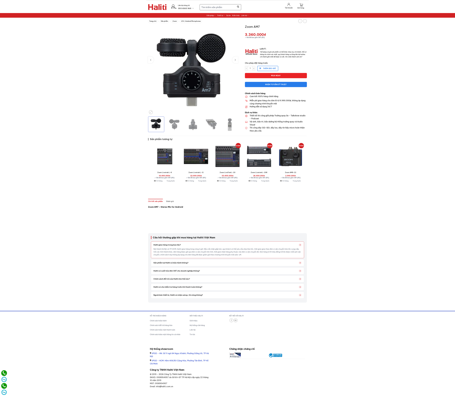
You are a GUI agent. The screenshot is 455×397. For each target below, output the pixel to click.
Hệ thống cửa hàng (197, 325)
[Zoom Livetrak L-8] (164, 156)
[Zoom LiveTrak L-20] (227, 156)
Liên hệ (244, 15)
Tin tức (192, 334)
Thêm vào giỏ (269, 68)
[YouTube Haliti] (236, 320)
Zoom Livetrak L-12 (196, 172)
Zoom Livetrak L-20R (259, 172)
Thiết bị (220, 15)
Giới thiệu (193, 321)
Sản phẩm (164, 21)
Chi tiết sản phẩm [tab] (155, 201)
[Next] (235, 59)
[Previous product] (305, 21)
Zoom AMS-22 (290, 172)
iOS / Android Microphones (191, 21)
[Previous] (151, 59)
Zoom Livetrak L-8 (164, 172)
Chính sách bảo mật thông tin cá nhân (165, 334)
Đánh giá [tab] (170, 201)
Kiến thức (236, 15)
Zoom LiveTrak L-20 (227, 172)
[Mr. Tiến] (4, 386)
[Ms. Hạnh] (4, 373)
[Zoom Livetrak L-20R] (259, 156)
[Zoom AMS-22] (290, 156)
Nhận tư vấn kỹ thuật (276, 84)
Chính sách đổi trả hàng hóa (161, 325)
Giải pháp (210, 15)
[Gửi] (238, 7)
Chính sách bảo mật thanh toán (162, 330)
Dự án (228, 15)
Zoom (175, 21)
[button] (300, 6)
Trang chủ (152, 21)
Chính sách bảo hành (158, 321)
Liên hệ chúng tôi (184, 5)
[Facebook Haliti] (231, 320)
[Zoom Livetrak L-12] (196, 156)
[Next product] (300, 21)
